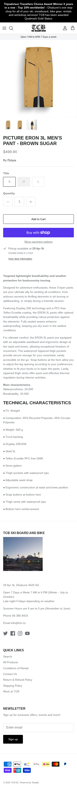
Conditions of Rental (15, 668)
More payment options (38, 241)
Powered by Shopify (29, 782)
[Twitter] (5, 633)
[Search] (13, 28)
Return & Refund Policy (17, 679)
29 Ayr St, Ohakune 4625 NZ (21, 585)
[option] (38, 78)
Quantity (9, 193)
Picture (12, 160)
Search (7, 656)
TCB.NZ (15, 782)
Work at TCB (11, 691)
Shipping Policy (12, 685)
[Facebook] (12, 633)
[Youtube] (27, 633)
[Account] (64, 28)
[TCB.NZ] (38, 28)
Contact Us (10, 674)
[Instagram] (20, 633)
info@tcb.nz (18, 623)
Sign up (13, 739)
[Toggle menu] (4, 28)
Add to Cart (38, 219)
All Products (10, 662)
